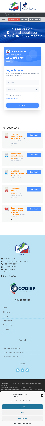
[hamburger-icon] (3, 19)
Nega (22, 413)
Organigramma (8, 320)
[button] (42, 395)
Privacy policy (17, 423)
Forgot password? (12, 98)
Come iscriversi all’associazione (13, 352)
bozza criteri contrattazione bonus (17, 156)
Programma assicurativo (11, 357)
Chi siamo (6, 312)
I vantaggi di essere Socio (12, 348)
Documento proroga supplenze (16, 190)
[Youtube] (22, 370)
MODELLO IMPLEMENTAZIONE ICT (19, 173)
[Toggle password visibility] (36, 90)
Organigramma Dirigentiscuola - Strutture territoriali (17, 211)
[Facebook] (18, 370)
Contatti (6, 329)
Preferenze (22, 418)
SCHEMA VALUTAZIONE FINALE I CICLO (17, 136)
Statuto (5, 316)
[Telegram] (27, 370)
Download (34, 135)
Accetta (22, 407)
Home (5, 308)
